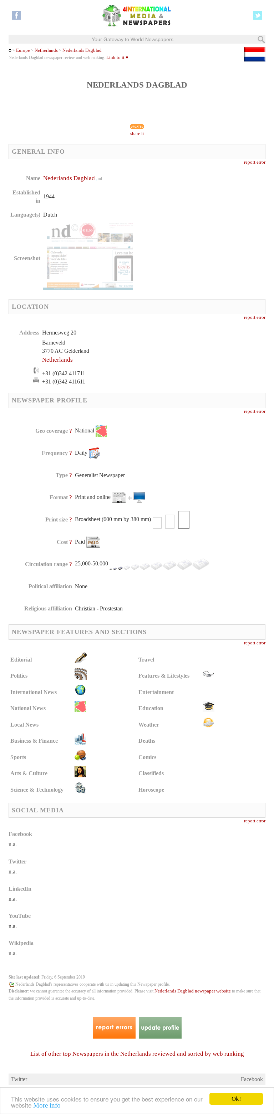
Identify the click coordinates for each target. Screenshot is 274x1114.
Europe (23, 50)
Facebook (252, 1079)
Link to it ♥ (117, 57)
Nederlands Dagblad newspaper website (192, 991)
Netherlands (46, 50)
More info (47, 1105)
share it (137, 133)
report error (254, 162)
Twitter (19, 1079)
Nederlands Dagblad (82, 50)
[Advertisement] (195, 220)
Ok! (236, 1098)
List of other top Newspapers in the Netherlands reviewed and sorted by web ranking (137, 1053)
